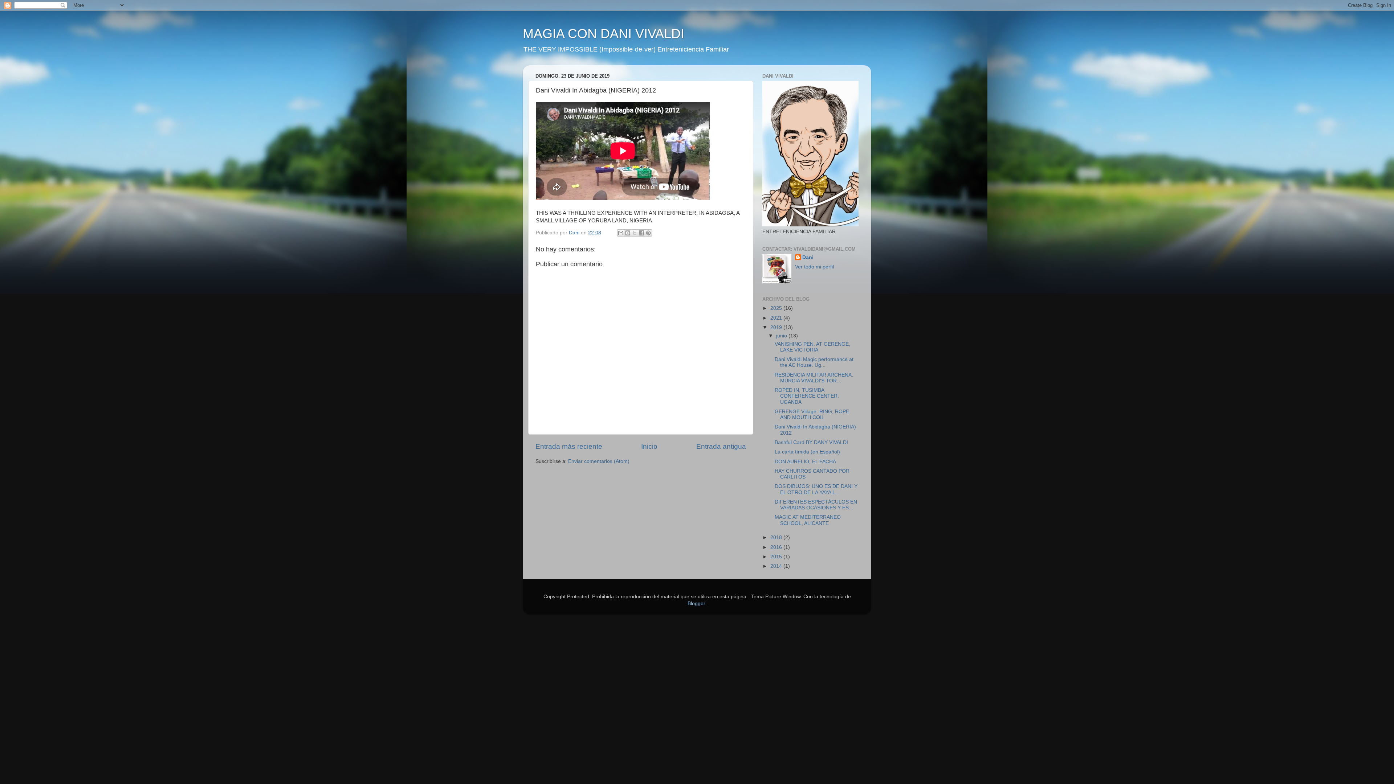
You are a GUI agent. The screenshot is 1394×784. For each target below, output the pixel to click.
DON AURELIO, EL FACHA (805, 461)
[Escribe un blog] (627, 233)
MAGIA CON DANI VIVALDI (603, 33)
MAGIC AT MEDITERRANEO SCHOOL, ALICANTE (808, 520)
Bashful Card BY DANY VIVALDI (811, 442)
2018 (776, 537)
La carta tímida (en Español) (807, 452)
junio (782, 335)
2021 (776, 318)
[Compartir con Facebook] (641, 233)
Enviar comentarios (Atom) (598, 461)
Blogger (696, 603)
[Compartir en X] (634, 233)
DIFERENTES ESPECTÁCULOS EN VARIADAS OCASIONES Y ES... (816, 504)
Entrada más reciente (568, 446)
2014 (776, 566)
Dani (808, 257)
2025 (776, 308)
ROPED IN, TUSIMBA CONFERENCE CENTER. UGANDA (807, 396)
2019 (776, 327)
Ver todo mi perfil (814, 267)
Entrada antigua (721, 446)
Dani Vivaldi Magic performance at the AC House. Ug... (814, 362)
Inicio (649, 446)
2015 (776, 556)
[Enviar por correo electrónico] (620, 233)
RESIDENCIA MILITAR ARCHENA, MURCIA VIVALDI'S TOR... (814, 377)
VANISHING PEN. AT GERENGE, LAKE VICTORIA (812, 347)
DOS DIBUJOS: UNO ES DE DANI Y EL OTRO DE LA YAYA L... (816, 489)
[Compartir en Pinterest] (648, 233)
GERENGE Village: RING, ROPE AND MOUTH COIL (812, 414)
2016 (776, 547)
